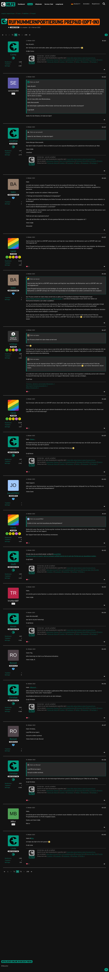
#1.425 (104, 237)
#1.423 (104, 127)
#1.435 (104, 649)
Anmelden (86, 4)
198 (26, 35)
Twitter (77, 62)
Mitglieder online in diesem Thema (17, 961)
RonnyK (33, 687)
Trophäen (7, 64)
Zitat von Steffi (34, 82)
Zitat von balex (34, 335)
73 (19, 35)
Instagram (85, 62)
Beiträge (7, 66)
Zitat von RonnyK (35, 765)
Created (61, 62)
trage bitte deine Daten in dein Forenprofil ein (81, 58)
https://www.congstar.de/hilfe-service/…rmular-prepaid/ (44, 299)
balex (32, 439)
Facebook (70, 62)
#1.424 (104, 178)
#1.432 (104, 550)
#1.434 (104, 612)
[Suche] (104, 4)
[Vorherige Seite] (2, 34)
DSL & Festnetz (92, 60)
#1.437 (104, 725)
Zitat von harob (34, 279)
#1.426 (104, 274)
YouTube (93, 62)
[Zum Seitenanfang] (106, 969)
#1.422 (104, 77)
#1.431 (104, 514)
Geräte (100, 854)
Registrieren (96, 4)
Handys (100, 60)
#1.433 (104, 587)
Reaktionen (8, 62)
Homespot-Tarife (81, 60)
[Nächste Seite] (29, 34)
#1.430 (104, 479)
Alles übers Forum (51, 854)
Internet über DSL (91, 854)
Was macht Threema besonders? (36, 386)
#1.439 (104, 807)
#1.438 (104, 760)
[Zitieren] (104, 69)
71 (12, 35)
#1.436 (104, 684)
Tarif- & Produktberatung (67, 60)
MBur (32, 838)
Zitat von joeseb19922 (36, 519)
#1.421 (104, 41)
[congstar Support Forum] (8, 4)
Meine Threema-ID (31, 388)
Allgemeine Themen (52, 60)
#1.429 (104, 435)
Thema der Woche (52, 62)
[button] (76, 4)
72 (16, 35)
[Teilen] (106, 35)
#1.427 (104, 330)
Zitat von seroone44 (36, 132)
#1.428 (104, 399)
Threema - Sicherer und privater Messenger (39, 384)
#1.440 (104, 834)
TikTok (81, 856)
